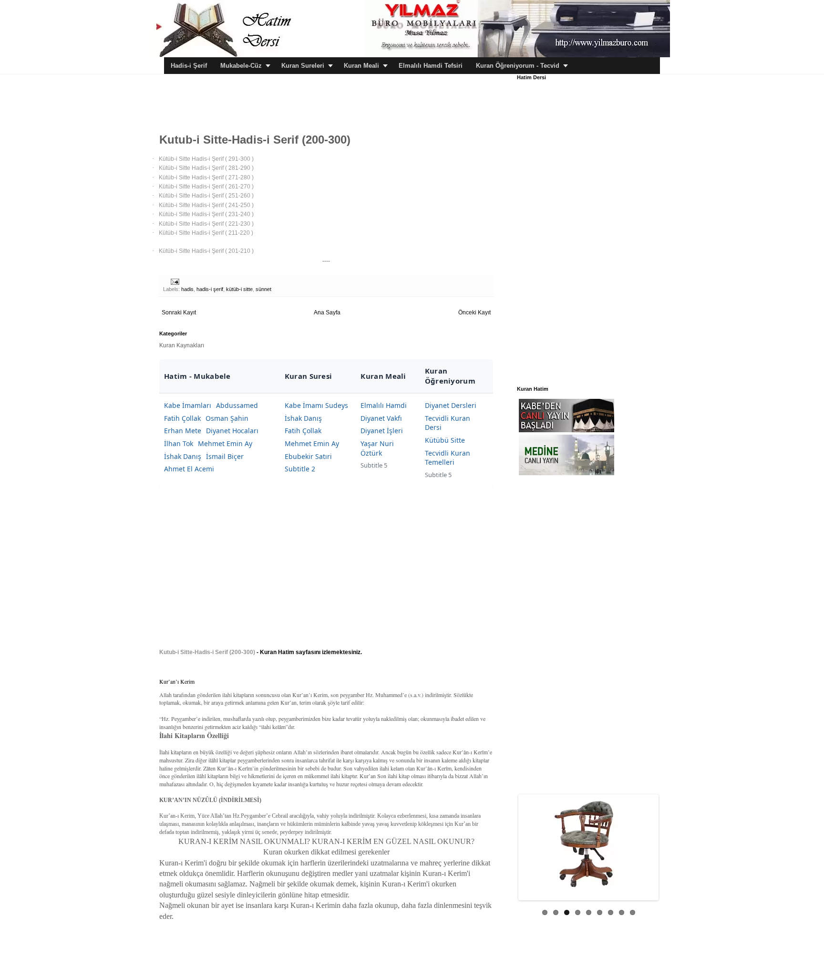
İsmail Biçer (225, 456)
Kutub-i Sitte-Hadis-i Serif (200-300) (207, 652)
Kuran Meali (361, 65)
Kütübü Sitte (445, 440)
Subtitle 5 (373, 465)
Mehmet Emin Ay (225, 443)
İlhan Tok (178, 443)
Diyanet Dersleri (450, 405)
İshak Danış (182, 456)
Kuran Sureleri (302, 65)
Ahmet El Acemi (189, 468)
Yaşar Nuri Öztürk (377, 448)
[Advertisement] (332, 95)
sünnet (263, 289)
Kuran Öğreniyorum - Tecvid (517, 65)
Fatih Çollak (182, 418)
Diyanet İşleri (381, 430)
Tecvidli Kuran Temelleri (447, 457)
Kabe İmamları (187, 405)
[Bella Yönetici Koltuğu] (588, 844)
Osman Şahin (227, 418)
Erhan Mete (182, 430)
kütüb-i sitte (239, 289)
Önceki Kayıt (474, 312)
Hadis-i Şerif (189, 65)
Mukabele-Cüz (241, 65)
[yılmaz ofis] (517, 55)
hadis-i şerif (209, 289)
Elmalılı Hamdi (383, 405)
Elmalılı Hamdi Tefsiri (431, 65)
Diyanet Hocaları (232, 430)
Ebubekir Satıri (308, 456)
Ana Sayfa (327, 312)
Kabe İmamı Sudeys (316, 405)
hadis (187, 289)
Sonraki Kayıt (179, 312)
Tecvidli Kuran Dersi (447, 423)
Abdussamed (237, 405)
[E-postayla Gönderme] (174, 281)
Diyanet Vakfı (381, 418)
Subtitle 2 (300, 468)
